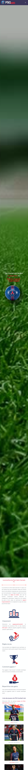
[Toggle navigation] (25, 3)
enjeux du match (15, 594)
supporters (13, 275)
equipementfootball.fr (18, 624)
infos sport (4, 627)
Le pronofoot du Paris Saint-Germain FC (14, 580)
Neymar (12, 722)
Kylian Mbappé (12, 762)
